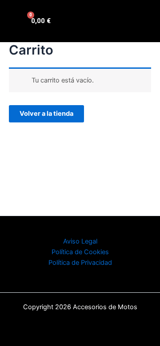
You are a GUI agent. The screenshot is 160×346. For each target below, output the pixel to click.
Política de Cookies (80, 252)
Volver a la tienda (46, 114)
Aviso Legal (80, 241)
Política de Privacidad (80, 263)
